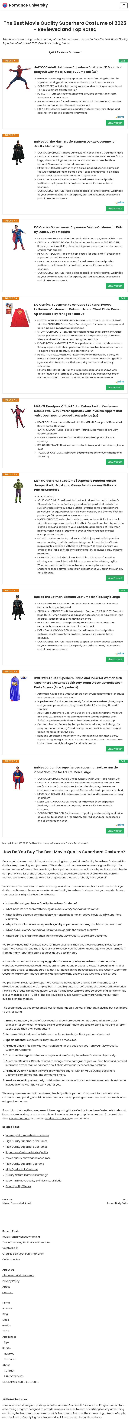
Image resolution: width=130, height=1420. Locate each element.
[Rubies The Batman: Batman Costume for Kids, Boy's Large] (18, 607)
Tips (6, 1342)
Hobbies (9, 1353)
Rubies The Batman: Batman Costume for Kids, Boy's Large (77, 597)
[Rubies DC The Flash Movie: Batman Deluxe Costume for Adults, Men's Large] (18, 152)
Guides (6, 1325)
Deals (5, 1320)
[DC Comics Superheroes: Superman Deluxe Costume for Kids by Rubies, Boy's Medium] (18, 237)
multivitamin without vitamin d (21, 1237)
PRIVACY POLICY (14, 1376)
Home (6, 1303)
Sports (6, 1348)
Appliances (9, 1337)
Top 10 (6, 1331)
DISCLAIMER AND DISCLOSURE (20, 1382)
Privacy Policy (11, 1281)
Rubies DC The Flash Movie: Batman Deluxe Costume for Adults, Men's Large (75, 144)
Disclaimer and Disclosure (18, 1275)
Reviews (7, 1308)
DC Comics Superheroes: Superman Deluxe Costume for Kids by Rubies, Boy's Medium (78, 229)
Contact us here (19, 1118)
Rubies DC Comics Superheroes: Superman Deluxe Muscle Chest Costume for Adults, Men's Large (76, 769)
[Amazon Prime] (120, 117)
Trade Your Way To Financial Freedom (26, 1242)
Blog (5, 1314)
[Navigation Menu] (124, 5)
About (6, 1287)
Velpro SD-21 (10, 1248)
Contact (7, 1292)
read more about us (57, 1118)
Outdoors (10, 1359)
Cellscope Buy (11, 1259)
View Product (115, 122)
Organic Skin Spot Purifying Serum (23, 1254)
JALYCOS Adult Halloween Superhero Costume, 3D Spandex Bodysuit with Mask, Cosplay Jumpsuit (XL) (77, 69)
